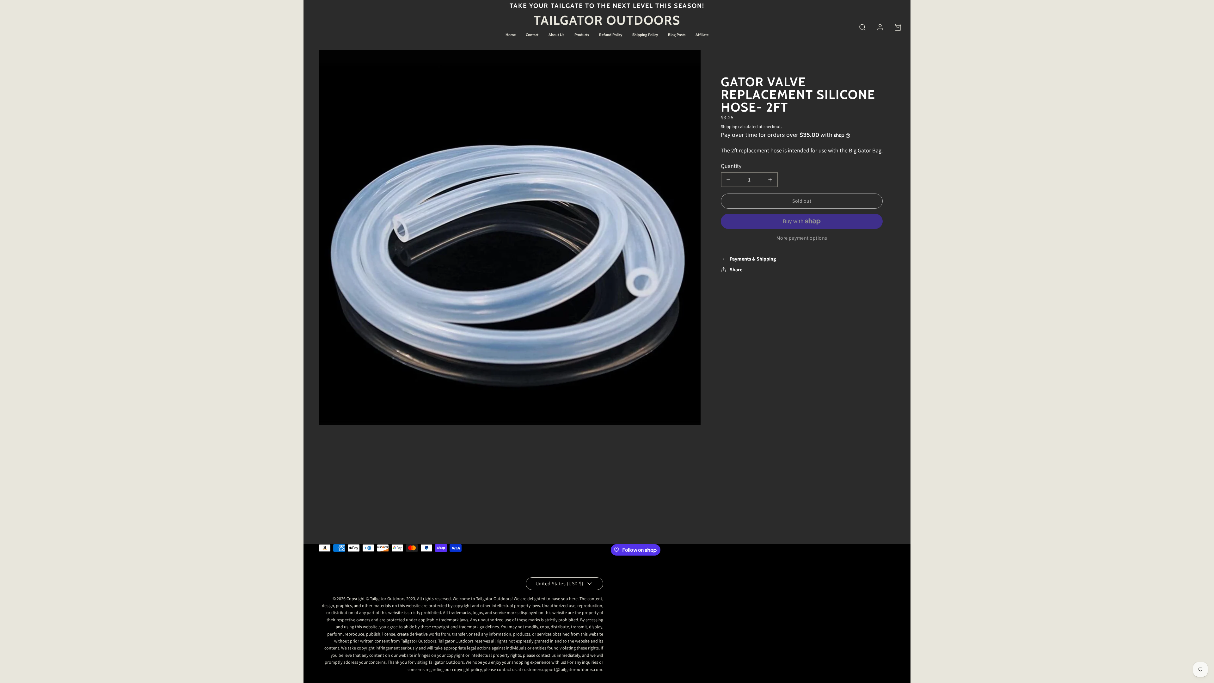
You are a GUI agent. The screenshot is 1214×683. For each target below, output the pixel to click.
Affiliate (702, 34)
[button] (862, 27)
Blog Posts (676, 34)
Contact (532, 34)
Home (511, 34)
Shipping (729, 126)
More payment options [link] (801, 238)
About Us (556, 34)
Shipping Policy (645, 34)
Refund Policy (610, 34)
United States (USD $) (560, 583)
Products (581, 34)
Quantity (731, 165)
